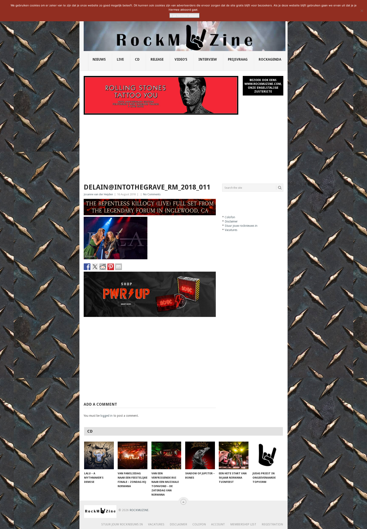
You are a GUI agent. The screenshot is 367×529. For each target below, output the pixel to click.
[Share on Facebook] (87, 266)
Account (218, 524)
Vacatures (231, 230)
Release (157, 59)
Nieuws (99, 59)
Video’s (181, 59)
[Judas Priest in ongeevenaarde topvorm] (267, 455)
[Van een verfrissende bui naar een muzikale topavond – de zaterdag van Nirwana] (166, 455)
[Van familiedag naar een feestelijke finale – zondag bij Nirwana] (132, 455)
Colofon (230, 217)
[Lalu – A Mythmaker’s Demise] (99, 455)
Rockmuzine (139, 510)
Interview (207, 59)
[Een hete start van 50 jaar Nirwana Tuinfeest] (233, 455)
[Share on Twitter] (95, 266)
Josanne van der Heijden (98, 194)
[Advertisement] (183, 146)
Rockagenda (270, 59)
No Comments (152, 194)
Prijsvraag (238, 59)
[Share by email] (118, 266)
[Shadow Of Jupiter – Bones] (200, 455)
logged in (106, 415)
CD (137, 59)
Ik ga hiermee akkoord (184, 15)
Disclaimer (231, 221)
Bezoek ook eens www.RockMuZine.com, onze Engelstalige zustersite (263, 85)
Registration (272, 524)
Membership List (243, 524)
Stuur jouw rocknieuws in (241, 225)
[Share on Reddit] (102, 266)
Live (120, 59)
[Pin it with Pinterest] (110, 266)
